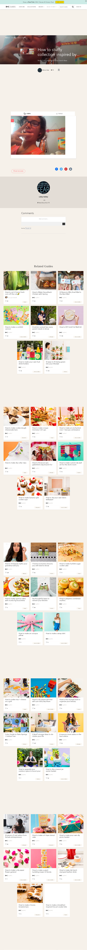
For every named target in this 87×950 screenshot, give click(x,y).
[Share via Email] (70, 169)
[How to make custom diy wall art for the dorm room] (70, 451)
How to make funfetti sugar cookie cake (70, 565)
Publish (63, 224)
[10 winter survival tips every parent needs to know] (43, 315)
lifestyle (51, 336)
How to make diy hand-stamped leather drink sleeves (68, 872)
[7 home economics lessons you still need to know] (43, 552)
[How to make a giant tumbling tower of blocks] (43, 858)
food (25, 302)
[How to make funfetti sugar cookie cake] (70, 552)
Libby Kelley (43, 197)
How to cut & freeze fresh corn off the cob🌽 (14, 293)
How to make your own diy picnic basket (69, 836)
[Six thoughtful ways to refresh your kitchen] (43, 587)
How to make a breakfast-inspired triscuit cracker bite (56, 906)
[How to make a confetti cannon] (16, 315)
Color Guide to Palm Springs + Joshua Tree (16, 735)
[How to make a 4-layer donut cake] (43, 823)
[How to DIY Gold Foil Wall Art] (70, 315)
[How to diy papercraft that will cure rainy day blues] (43, 687)
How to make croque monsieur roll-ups (40, 429)
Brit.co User (46, 70)
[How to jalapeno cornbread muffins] (70, 587)
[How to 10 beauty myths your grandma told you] (16, 552)
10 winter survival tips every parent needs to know (42, 328)
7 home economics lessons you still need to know (42, 565)
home (65, 371)
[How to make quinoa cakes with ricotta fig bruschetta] (16, 587)
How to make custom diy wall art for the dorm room (70, 464)
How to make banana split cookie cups (29, 499)
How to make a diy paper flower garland (14, 871)
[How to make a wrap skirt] (57, 621)
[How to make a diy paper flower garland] (16, 858)
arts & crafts (77, 302)
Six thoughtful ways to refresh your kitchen (40, 599)
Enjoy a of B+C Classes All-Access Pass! (38, 2)
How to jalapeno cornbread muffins (69, 599)
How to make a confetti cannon (14, 328)
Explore (7, 38)
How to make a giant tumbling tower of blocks (41, 871)
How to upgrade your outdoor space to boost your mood (30, 771)
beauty (24, 573)
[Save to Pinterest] (65, 169)
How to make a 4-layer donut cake (43, 836)
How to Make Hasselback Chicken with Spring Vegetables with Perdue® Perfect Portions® (42, 295)
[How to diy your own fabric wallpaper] (57, 486)
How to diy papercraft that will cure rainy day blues (42, 700)
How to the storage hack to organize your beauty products (69, 701)
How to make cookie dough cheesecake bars (15, 429)
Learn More (59, 2)
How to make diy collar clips (15, 463)
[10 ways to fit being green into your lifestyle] (57, 350)
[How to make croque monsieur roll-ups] (43, 416)
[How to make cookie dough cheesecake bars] (16, 416)
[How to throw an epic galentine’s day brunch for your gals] (43, 451)
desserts (24, 437)
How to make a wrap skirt (55, 633)
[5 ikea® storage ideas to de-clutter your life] (43, 722)
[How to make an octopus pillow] (30, 621)
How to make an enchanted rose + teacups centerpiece (70, 429)
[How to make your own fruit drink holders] (30, 350)
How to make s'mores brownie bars (27, 906)
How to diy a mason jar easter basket (54, 770)
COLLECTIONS (31, 6)
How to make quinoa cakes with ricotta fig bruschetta (15, 599)
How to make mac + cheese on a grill (15, 700)
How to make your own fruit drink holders (29, 363)
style (25, 472)
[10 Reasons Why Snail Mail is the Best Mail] (70, 280)
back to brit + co (53, 6)
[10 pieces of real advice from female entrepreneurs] (16, 823)
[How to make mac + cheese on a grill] (16, 687)
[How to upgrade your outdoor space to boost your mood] (30, 757)
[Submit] (72, 6)
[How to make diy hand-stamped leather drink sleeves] (70, 858)
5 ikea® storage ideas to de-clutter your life (43, 735)
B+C (38, 297)
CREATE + (41, 6)
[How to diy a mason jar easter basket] (57, 757)
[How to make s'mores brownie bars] (30, 893)
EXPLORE (22, 6)
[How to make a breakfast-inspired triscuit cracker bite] (57, 893)
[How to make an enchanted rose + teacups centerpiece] (70, 416)
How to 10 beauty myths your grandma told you (16, 565)
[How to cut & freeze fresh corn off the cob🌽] (16, 280)
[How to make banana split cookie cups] (30, 486)
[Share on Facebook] (56, 169)
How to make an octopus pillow (28, 634)
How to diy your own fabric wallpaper (56, 499)
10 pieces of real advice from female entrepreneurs (16, 836)
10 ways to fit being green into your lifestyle (55, 363)
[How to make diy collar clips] (16, 451)
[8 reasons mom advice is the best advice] (70, 722)
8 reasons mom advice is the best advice (70, 735)
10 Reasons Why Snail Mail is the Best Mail (70, 293)
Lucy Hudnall (13, 297)
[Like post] (59, 70)
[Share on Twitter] (61, 169)
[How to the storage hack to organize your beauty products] (70, 687)
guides (13, 38)
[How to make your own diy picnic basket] (70, 823)
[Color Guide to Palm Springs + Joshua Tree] (16, 722)
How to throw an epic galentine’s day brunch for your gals (42, 465)
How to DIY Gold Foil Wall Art (70, 327)
